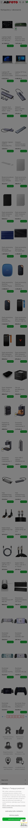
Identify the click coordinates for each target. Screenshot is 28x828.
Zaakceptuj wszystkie (14, 819)
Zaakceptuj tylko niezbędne (14, 811)
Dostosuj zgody (14, 815)
